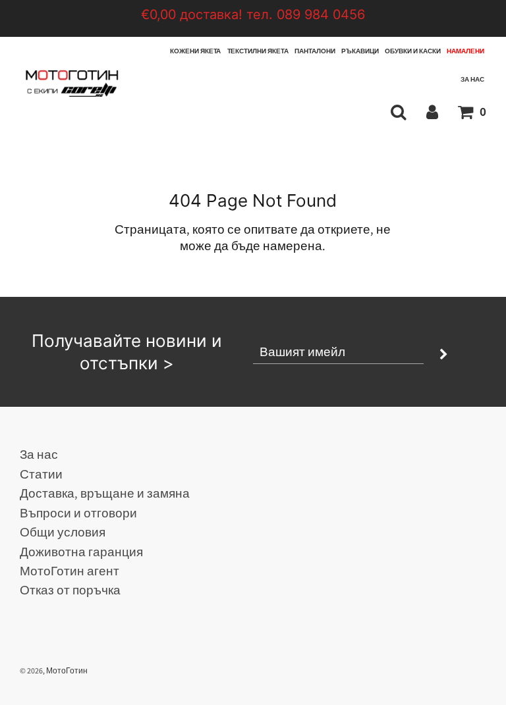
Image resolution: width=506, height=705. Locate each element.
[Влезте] (432, 111)
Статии (41, 474)
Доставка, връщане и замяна (105, 493)
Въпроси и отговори (78, 513)
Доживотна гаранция (81, 552)
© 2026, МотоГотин (54, 670)
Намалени (465, 51)
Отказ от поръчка (70, 590)
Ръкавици (360, 51)
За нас (472, 79)
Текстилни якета (258, 51)
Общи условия (62, 532)
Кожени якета (195, 51)
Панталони (315, 51)
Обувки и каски (413, 51)
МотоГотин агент (69, 571)
